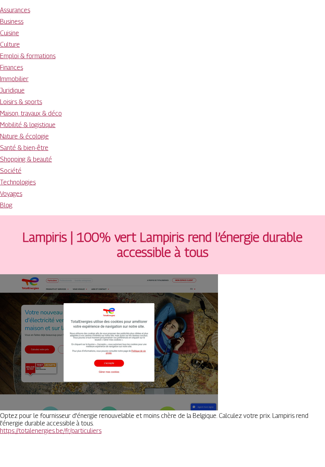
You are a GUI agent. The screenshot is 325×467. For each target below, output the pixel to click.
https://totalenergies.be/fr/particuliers (50, 431)
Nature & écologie (24, 136)
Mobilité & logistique (27, 125)
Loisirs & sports (21, 102)
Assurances (15, 10)
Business (11, 21)
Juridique (12, 90)
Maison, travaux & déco (31, 113)
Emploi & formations (27, 56)
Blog (6, 205)
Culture (10, 44)
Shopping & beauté (26, 159)
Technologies (18, 182)
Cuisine (9, 33)
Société (10, 171)
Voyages (11, 193)
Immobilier (14, 79)
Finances (11, 67)
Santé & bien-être (24, 148)
